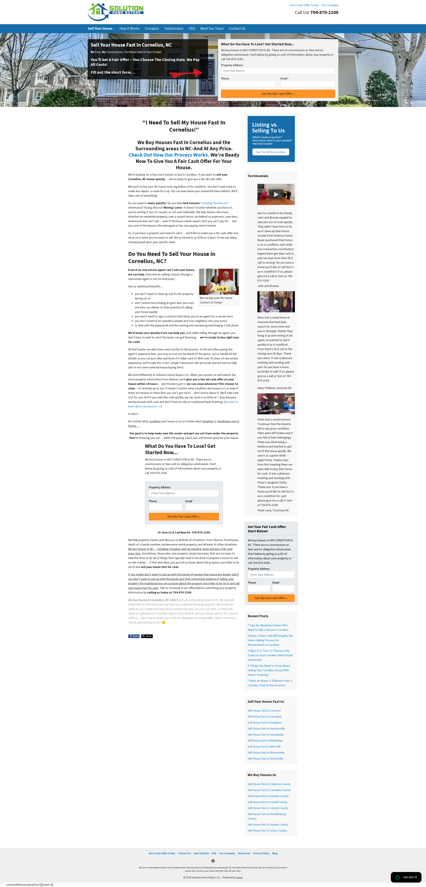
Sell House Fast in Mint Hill (264, 747)
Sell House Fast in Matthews (265, 741)
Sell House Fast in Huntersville (266, 729)
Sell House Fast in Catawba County (269, 790)
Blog (274, 853)
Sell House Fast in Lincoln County (268, 808)
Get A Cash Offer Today (304, 5)
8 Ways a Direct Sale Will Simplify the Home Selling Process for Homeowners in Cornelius (270, 640)
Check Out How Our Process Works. (169, 155)
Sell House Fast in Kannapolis (266, 735)
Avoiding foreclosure (214, 203)
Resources (244, 853)
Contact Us (237, 28)
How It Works (129, 28)
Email (284, 78)
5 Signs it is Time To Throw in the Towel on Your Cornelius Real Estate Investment (270, 655)
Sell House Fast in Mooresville (266, 753)
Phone (225, 78)
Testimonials (173, 28)
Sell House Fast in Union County (267, 831)
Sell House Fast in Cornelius (265, 717)
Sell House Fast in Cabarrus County (269, 784)
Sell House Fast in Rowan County (268, 825)
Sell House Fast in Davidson (265, 723)
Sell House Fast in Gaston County (268, 796)
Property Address (232, 65)
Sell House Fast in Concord (264, 711)
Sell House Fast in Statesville (265, 759)
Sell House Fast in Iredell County (267, 802)
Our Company (329, 5)
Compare (152, 28)
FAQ (192, 28)
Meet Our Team (211, 28)
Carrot (239, 877)
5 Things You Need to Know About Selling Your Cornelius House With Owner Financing (269, 670)
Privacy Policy (261, 853)
